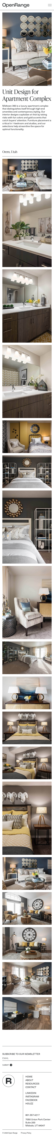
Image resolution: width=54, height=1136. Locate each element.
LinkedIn (30, 1093)
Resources (32, 1083)
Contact (30, 1087)
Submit (5, 1065)
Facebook (31, 1100)
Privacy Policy (26, 1133)
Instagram (32, 1096)
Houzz (29, 1103)
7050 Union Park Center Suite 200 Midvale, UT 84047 (37, 1122)
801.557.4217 (32, 1114)
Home (29, 1076)
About (29, 1080)
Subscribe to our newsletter (21, 1054)
